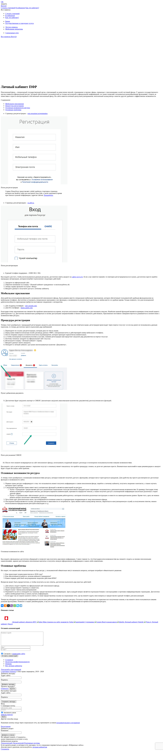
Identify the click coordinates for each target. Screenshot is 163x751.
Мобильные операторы (14, 29)
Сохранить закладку (8, 701)
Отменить (4, 689)
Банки (7, 21)
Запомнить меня (10, 713)
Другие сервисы (11, 27)
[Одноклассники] (5, 605)
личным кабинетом (39, 747)
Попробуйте (48, 195)
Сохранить (5, 749)
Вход (3, 6)
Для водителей (7, 743)
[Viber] (11, 605)
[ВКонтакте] (2, 605)
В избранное (20, 8)
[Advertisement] (14, 60)
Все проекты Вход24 (9, 37)
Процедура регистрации (14, 106)
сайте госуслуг (77, 277)
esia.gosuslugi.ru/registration (37, 113)
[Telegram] (21, 605)
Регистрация (5, 726)
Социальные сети (12, 33)
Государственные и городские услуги (19, 23)
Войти (4, 717)
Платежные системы (32, 743)
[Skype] (17, 605)
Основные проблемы (13, 110)
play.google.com (31, 306)
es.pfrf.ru (31, 203)
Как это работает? (32, 8)
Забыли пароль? (7, 715)
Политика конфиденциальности (17, 662)
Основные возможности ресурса (17, 108)
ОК (2, 2)
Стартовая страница (8, 671)
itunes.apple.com (26, 308)
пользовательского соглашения (68, 723)
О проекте (9, 660)
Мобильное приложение (14, 104)
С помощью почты (8, 706)
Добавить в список (8, 735)
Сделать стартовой (8, 8)
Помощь (8, 664)
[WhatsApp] (14, 605)
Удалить (12, 689)
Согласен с (14, 654)
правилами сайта (18, 654)
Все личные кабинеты (13, 666)
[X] (8, 605)
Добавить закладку (8, 684)
